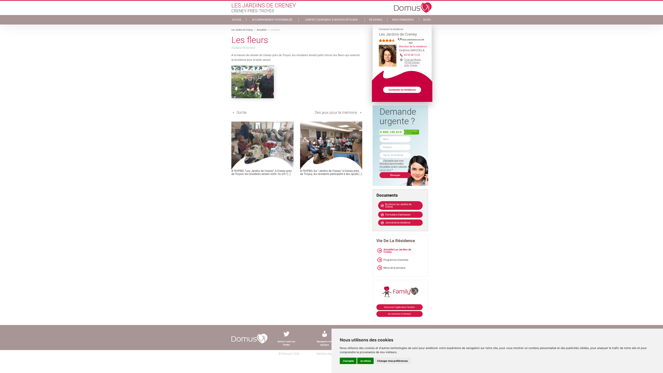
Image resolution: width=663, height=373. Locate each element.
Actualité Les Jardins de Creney (397, 250)
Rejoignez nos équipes (324, 343)
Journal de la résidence (397, 222)
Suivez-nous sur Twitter (286, 343)
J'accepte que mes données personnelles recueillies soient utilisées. (395, 165)
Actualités (262, 30)
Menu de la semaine (394, 267)
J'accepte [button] (348, 360)
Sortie (242, 112)
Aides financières (403, 19)
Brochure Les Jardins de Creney (398, 205)
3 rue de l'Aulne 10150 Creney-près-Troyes (412, 62)
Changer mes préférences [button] (392, 360)
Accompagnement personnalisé (272, 19)
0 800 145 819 (391, 132)
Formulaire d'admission (398, 214)
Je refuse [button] (365, 360)
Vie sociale (376, 19)
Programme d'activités (395, 260)
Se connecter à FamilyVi (399, 314)
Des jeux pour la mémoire (336, 112)
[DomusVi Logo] (413, 6)
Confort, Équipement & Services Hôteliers (331, 19)
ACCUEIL (237, 19)
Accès (427, 19)
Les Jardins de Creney (242, 30)
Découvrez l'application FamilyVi (399, 307)
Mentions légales (326, 353)
